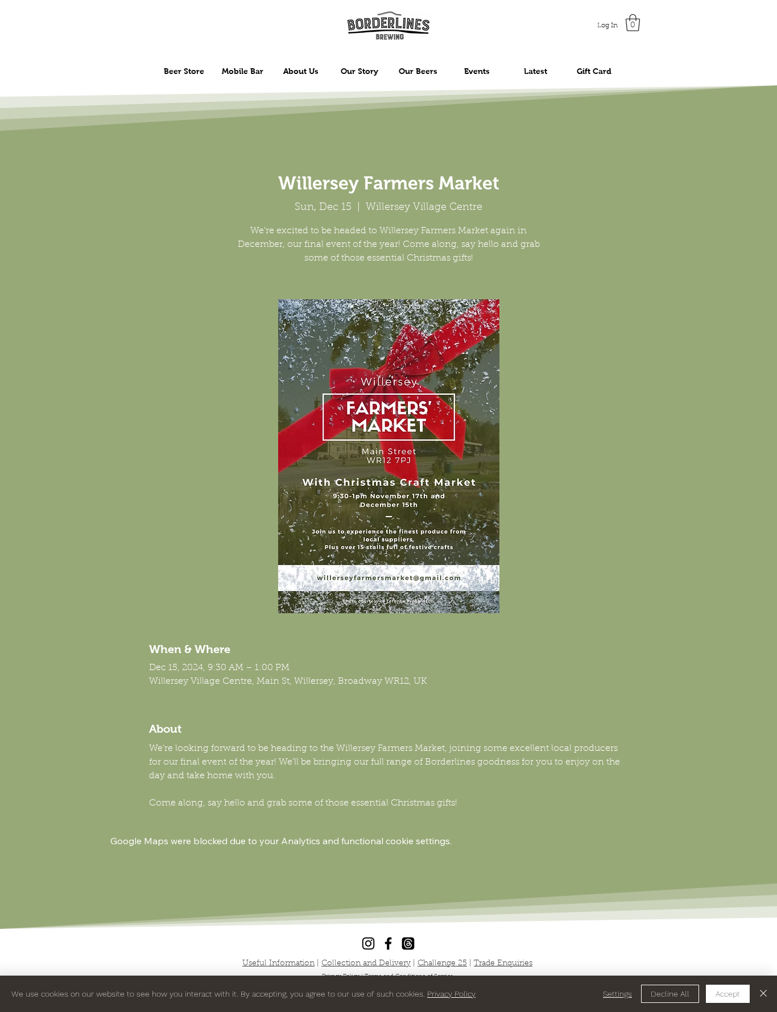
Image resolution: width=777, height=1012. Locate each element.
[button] (633, 22)
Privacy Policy (451, 993)
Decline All (670, 993)
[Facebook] (388, 943)
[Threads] (408, 943)
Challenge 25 (442, 964)
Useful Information (278, 964)
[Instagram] (368, 943)
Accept (728, 993)
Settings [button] (617, 993)
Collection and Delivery (366, 964)
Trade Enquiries (503, 964)
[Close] (763, 994)
